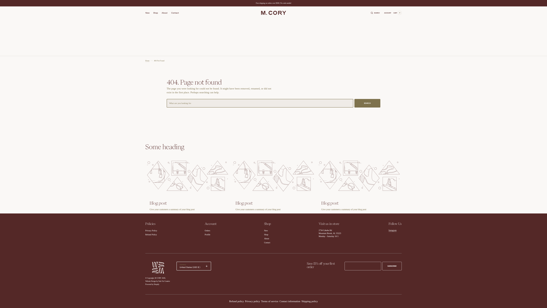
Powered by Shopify (152, 284)
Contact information (289, 301)
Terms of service (269, 301)
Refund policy (236, 301)
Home (147, 61)
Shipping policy (309, 301)
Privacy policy (252, 301)
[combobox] (260, 103)
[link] (187, 176)
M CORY (158, 278)
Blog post (158, 203)
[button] (375, 13)
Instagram (393, 230)
